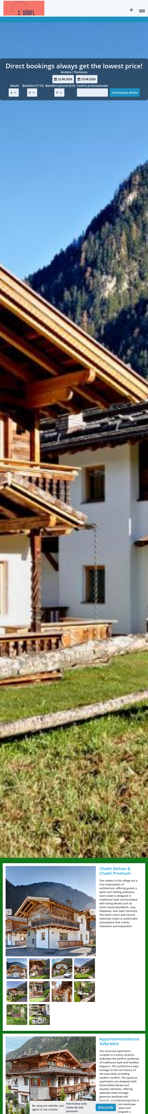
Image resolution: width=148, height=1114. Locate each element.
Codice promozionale (92, 85)
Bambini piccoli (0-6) (60, 85)
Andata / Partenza (74, 72)
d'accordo (105, 1107)
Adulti (14, 85)
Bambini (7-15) (33, 85)
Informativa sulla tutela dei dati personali (76, 1107)
